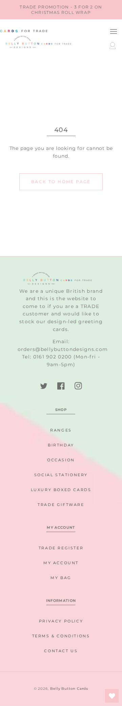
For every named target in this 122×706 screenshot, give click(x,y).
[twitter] (44, 386)
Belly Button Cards (69, 688)
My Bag (61, 577)
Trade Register (61, 548)
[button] (113, 31)
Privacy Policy (61, 621)
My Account (61, 562)
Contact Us (61, 650)
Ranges (61, 430)
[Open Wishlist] (112, 696)
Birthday (61, 445)
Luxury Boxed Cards (61, 489)
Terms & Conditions (61, 636)
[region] (61, 9)
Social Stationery (61, 474)
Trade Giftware (61, 504)
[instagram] (78, 386)
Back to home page (61, 181)
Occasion (61, 460)
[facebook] (61, 386)
